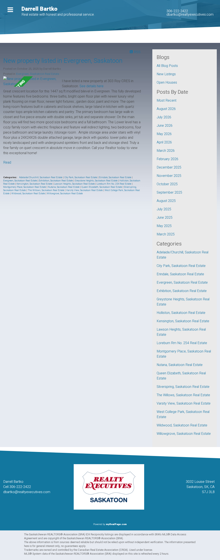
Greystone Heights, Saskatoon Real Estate (96, 180)
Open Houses (167, 82)
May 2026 (164, 134)
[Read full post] (31, 81)
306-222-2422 (177, 11)
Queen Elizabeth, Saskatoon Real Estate (102, 187)
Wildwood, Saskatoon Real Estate (28, 193)
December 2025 (169, 167)
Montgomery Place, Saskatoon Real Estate (25, 187)
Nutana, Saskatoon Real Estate (64, 187)
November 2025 (169, 175)
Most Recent (166, 100)
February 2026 (167, 159)
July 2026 (164, 117)
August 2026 (166, 108)
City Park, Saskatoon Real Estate (81, 177)
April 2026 (164, 142)
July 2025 (164, 209)
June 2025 (165, 217)
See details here (91, 86)
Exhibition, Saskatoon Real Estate (56, 180)
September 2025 (169, 192)
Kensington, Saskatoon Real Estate (35, 183)
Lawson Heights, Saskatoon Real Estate (74, 183)
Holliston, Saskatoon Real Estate (181, 312)
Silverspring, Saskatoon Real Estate (183, 386)
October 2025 (167, 184)
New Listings (166, 74)
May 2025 (164, 226)
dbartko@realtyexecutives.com (190, 14)
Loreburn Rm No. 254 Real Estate (114, 183)
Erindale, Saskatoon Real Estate (115, 177)
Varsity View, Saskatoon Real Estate (84, 190)
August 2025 (166, 200)
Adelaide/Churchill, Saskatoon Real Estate (41, 177)
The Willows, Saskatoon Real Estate (46, 190)
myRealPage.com (116, 524)
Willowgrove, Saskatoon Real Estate (65, 193)
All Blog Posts (167, 65)
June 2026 (165, 125)
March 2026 (166, 150)
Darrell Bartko (39, 9)
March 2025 (166, 234)
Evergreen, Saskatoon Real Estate (37, 74)
